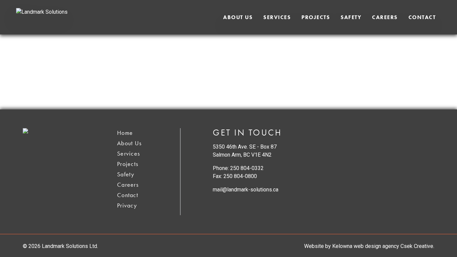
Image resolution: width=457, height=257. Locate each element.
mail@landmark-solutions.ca (245, 189)
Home (125, 133)
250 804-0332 (247, 168)
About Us (238, 17)
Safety (351, 17)
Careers (385, 17)
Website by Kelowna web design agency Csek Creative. (369, 246)
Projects (315, 17)
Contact (422, 17)
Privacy (127, 205)
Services (277, 17)
